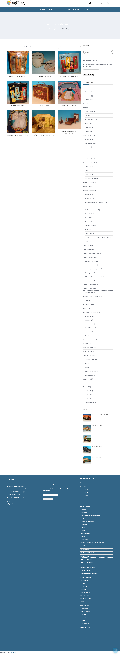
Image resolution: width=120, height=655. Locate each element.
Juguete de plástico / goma (91, 269)
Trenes (85, 387)
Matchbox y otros (90, 178)
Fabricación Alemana (91, 261)
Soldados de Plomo (88, 359)
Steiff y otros (87, 379)
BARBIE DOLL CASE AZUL (69, 76)
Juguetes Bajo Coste (89, 288)
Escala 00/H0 (88, 395)
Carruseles (88, 214)
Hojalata (41, 9)
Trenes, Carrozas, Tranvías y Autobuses (96, 237)
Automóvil (88, 198)
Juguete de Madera (89, 257)
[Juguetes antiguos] (16, 5)
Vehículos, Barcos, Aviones (92, 277)
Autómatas (88, 139)
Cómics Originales (88, 182)
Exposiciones (87, 186)
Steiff (85, 363)
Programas (88, 96)
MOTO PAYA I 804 (97, 425)
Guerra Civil (88, 123)
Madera (51, 9)
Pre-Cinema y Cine (88, 339)
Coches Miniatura (88, 162)
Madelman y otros (88, 304)
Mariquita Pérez (89, 324)
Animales (87, 194)
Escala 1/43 (88, 166)
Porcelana (88, 332)
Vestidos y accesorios (91, 336)
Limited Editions (89, 375)
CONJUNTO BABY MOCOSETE (18, 135)
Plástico (61, 9)
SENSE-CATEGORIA (89, 355)
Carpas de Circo (89, 143)
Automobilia (86, 88)
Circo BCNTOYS (88, 135)
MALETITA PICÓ (43, 106)
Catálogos (88, 92)
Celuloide (87, 320)
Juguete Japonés (88, 280)
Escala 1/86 (88, 174)
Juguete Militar (89, 225)
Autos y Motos (89, 111)
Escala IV (87, 398)
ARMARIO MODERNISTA (18, 76)
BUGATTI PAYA (97, 457)
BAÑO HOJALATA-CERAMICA (43, 135)
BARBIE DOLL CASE (18, 106)
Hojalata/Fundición (88, 190)
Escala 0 (87, 391)
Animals (87, 367)
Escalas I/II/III (89, 402)
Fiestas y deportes (90, 119)
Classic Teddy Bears (91, 371)
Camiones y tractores (91, 210)
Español (87, 147)
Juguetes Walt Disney (86, 577)
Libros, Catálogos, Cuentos (91, 296)
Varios (86, 241)
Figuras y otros (89, 273)
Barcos (87, 206)
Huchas (87, 221)
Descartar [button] (14, 652)
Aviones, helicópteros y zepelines (94, 202)
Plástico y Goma (89, 159)
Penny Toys (88, 233)
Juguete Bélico (87, 249)
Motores (85, 308)
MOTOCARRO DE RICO (99, 436)
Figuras (87, 218)
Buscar (111, 3)
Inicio (46, 29)
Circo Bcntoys (73, 9)
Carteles (86, 9)
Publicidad (88, 100)
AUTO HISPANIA (97, 446)
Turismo (87, 131)
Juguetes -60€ (89, 292)
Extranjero (88, 151)
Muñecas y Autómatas (55, 29)
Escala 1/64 (88, 170)
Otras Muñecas (89, 328)
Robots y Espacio (88, 347)
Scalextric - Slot (84, 595)
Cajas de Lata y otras (89, 104)
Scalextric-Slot (87, 351)
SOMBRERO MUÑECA (43, 76)
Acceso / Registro (99, 3)
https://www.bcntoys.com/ (17, 497)
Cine (86, 115)
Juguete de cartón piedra (90, 253)
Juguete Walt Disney (89, 284)
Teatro (85, 383)
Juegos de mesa (88, 245)
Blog (32, 9)
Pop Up (87, 300)
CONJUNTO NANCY (69, 106)
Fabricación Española (91, 265)
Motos (87, 229)
